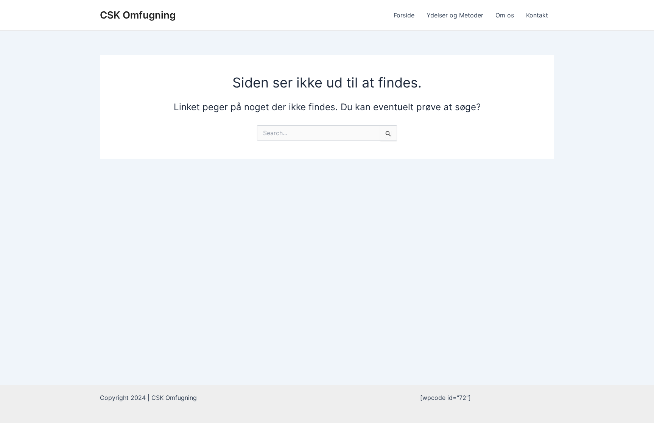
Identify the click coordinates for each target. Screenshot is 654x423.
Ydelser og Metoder (455, 15)
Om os (504, 15)
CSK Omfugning (138, 15)
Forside (404, 15)
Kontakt (537, 15)
